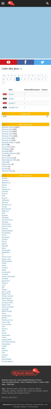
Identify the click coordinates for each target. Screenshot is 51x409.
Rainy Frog (6, 294)
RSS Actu (5, 397)
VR (3, 287)
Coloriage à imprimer (20, 407)
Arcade (4, 178)
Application (6, 281)
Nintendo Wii (6, 132)
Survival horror (7, 220)
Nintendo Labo (12, 393)
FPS (3, 196)
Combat (5, 191)
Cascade (5, 309)
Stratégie (5, 218)
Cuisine (4, 239)
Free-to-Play (6, 324)
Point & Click (6, 226)
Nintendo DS (6, 129)
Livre (4, 285)
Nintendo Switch (8, 127)
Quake (11, 94)
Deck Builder (6, 359)
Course (4, 194)
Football (5, 274)
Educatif (5, 246)
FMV (3, 331)
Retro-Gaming (7, 158)
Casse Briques (7, 231)
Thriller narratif (7, 296)
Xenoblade (5, 391)
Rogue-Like (6, 259)
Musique (5, 202)
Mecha (4, 318)
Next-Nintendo (38, 404)
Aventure (5, 180)
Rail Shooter (6, 209)
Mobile (4, 155)
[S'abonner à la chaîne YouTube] (8, 62)
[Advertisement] (25, 27)
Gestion (5, 268)
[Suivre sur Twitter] (42, 62)
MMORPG (6, 252)
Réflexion (5, 211)
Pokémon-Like (7, 320)
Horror (4, 187)
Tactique (5, 222)
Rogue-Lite (6, 305)
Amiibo (29, 391)
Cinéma (5, 166)
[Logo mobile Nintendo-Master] (7, 3)
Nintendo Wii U (7, 136)
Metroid (38, 389)
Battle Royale (7, 311)
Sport (4, 248)
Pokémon (31, 389)
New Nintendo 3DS (9, 160)
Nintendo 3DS (7, 134)
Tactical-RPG (7, 340)
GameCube (6, 138)
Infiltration (5, 200)
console (5, 355)
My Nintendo (37, 391)
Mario (25, 389)
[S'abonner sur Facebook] (25, 62)
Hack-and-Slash (8, 307)
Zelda (20, 389)
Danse (4, 242)
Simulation (6, 237)
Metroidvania (7, 298)
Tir (3, 255)
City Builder (6, 344)
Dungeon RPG (7, 303)
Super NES (6, 147)
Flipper (4, 289)
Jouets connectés (8, 276)
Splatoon (13, 391)
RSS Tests (13, 397)
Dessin (4, 244)
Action (4, 235)
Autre (4, 357)
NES (3, 145)
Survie (4, 333)
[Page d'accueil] (25, 372)
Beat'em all (6, 183)
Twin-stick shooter (8, 342)
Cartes (4, 185)
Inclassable (6, 250)
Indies (4, 265)
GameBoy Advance (9, 153)
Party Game (6, 224)
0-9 (4, 75)
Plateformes (6, 164)
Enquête (5, 278)
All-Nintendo (29, 404)
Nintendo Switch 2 (8, 142)
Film (3, 326)
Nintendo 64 (6, 140)
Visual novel (6, 257)
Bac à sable (6, 292)
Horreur (5, 329)
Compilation (6, 233)
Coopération (6, 316)
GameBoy (5, 149)
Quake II (12, 103)
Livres (4, 337)
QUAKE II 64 (13, 107)
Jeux (46, 404)
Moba (4, 313)
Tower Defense (7, 300)
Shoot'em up (6, 205)
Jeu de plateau (7, 361)
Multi (3, 348)
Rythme (5, 228)
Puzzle (4, 207)
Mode (4, 270)
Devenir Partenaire (17, 404)
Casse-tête (6, 322)
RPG (3, 213)
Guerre (4, 198)
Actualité (5, 151)
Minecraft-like (7, 261)
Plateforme (6, 189)
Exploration (6, 335)
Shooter (5, 215)
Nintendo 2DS (7, 171)
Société (4, 169)
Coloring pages (33, 407)
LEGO (4, 162)
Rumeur (5, 283)
